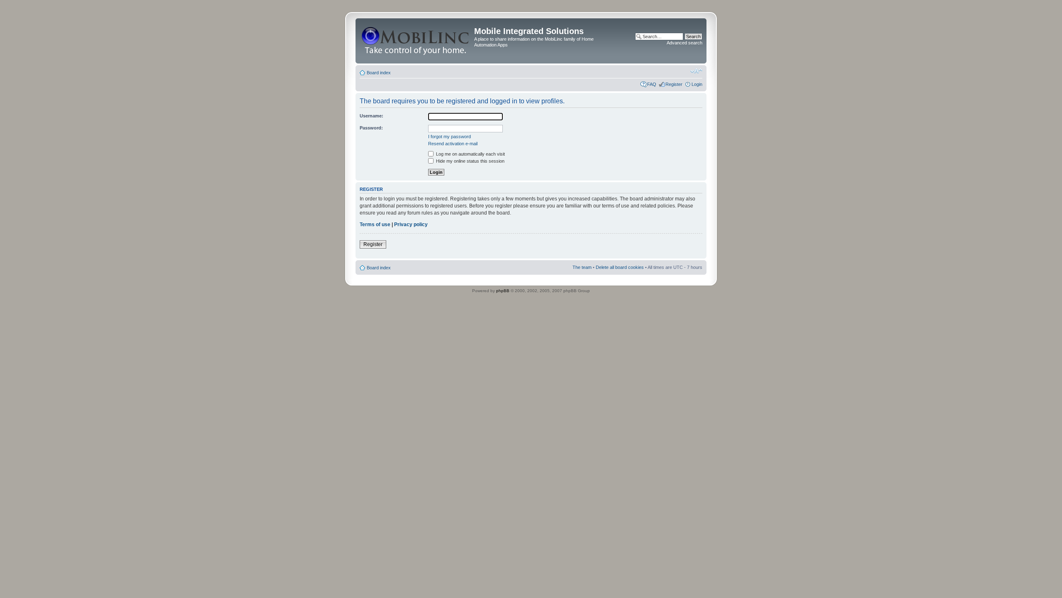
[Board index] (416, 40)
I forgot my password (449, 136)
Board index (379, 72)
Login (697, 84)
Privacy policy (411, 224)
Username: (371, 115)
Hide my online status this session (469, 161)
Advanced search (684, 42)
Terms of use (375, 224)
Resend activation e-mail (452, 143)
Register (673, 84)
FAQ (651, 84)
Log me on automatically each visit (470, 153)
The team (582, 267)
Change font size (696, 71)
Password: (371, 127)
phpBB (502, 290)
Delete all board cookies (620, 267)
